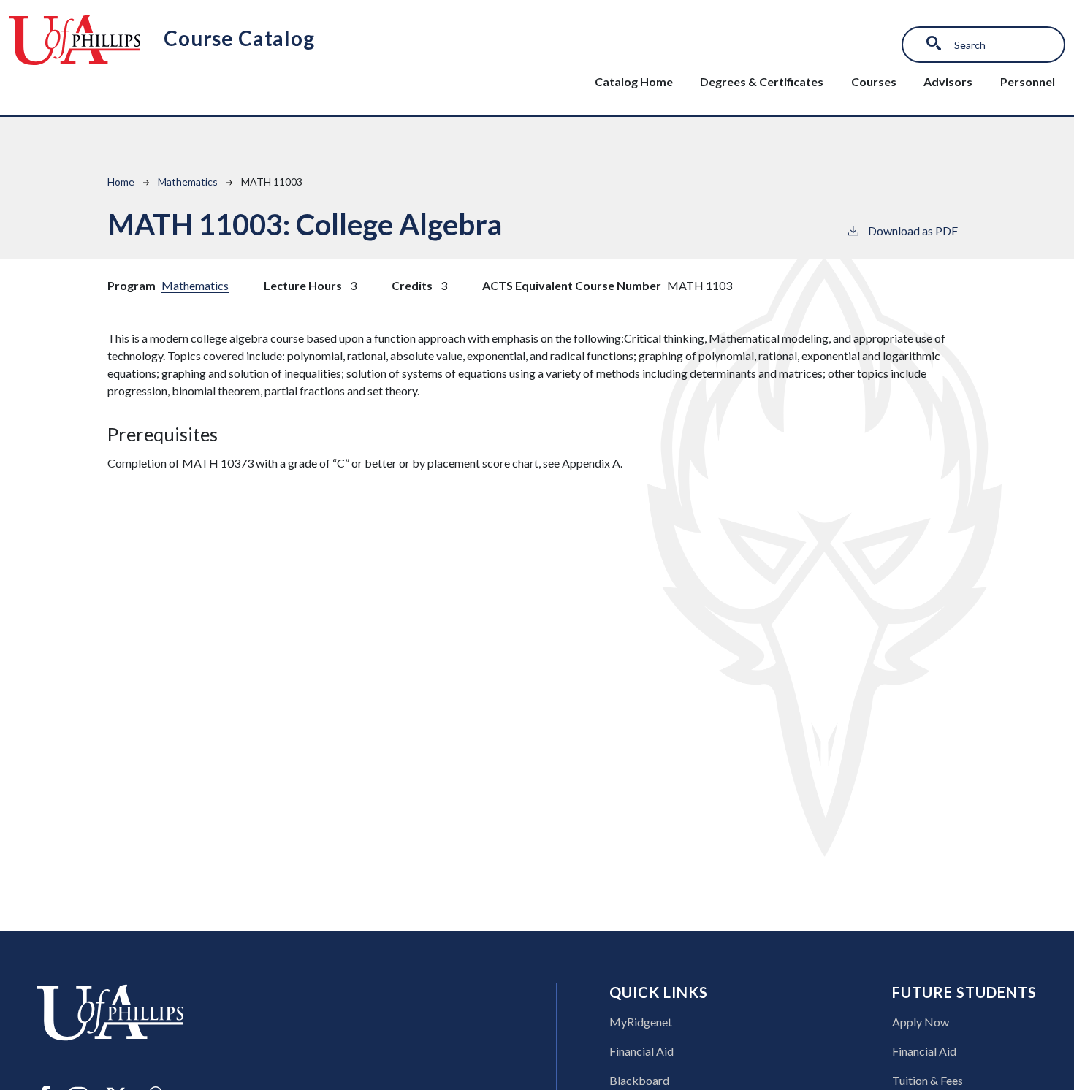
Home (120, 181)
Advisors (947, 81)
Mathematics (188, 181)
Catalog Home (634, 81)
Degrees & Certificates (761, 81)
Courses (873, 81)
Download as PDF (913, 230)
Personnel (1027, 81)
